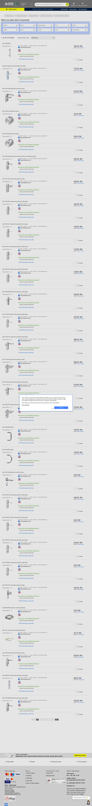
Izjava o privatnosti (25, 405)
